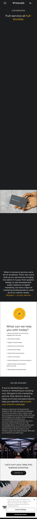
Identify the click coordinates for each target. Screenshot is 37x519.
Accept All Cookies (21, 514)
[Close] (34, 500)
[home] (18, 3)
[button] (4, 3)
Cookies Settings (20, 509)
